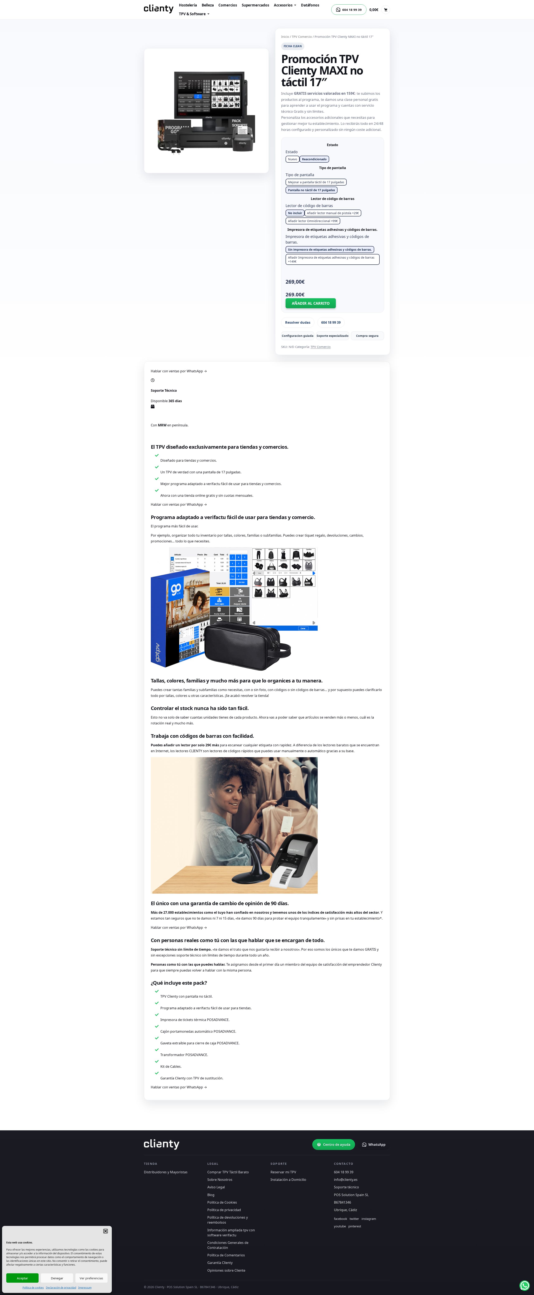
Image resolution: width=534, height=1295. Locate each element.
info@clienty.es (346, 1179)
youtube (340, 1226)
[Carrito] (385, 9)
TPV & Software (192, 13)
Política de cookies (33, 1287)
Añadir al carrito (311, 303)
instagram (368, 1219)
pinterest (354, 1226)
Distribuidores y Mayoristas (166, 1172)
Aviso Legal (216, 1187)
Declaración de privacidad (61, 1287)
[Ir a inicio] (161, 1144)
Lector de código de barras (332, 198)
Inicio (285, 36)
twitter (354, 1219)
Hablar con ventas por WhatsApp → (179, 371)
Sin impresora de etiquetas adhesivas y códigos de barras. (330, 249)
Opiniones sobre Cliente (226, 1270)
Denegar (57, 1278)
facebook (340, 1219)
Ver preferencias (91, 1278)
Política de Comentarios (226, 1255)
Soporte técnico (346, 1187)
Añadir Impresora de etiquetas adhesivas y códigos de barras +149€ (331, 259)
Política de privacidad (224, 1210)
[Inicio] (159, 9)
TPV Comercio (302, 36)
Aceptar (22, 1278)
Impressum (85, 1287)
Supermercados (255, 5)
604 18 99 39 (331, 322)
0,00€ (373, 9)
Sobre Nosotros (219, 1179)
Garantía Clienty (220, 1263)
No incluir (295, 213)
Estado (332, 145)
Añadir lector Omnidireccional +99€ (313, 221)
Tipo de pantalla (332, 168)
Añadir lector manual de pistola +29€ (333, 213)
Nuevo (292, 159)
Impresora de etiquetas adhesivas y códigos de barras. (332, 229)
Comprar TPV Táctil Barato (228, 1172)
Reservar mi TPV (283, 1172)
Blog (210, 1195)
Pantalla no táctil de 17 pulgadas (311, 190)
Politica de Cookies (222, 1202)
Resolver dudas (297, 322)
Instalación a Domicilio (288, 1179)
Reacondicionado (314, 159)
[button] (105, 1231)
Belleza (208, 5)
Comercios (227, 5)
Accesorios (283, 5)
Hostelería (188, 5)
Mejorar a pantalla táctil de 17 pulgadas (316, 182)
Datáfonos (310, 5)
